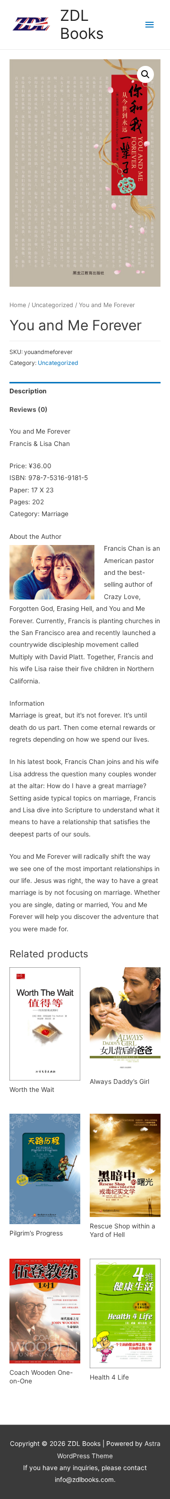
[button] (145, 74)
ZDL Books (82, 24)
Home (17, 305)
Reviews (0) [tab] (28, 409)
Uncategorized (52, 305)
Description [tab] (28, 391)
